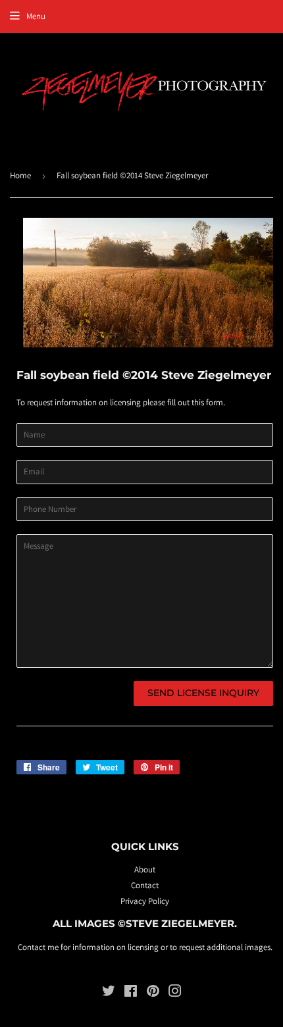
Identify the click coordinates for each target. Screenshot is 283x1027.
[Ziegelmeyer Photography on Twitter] (108, 993)
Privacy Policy (144, 901)
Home (20, 175)
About (144, 869)
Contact (145, 885)
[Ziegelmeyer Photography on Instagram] (175, 993)
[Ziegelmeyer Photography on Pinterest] (153, 993)
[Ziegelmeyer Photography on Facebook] (131, 993)
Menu (35, 16)
